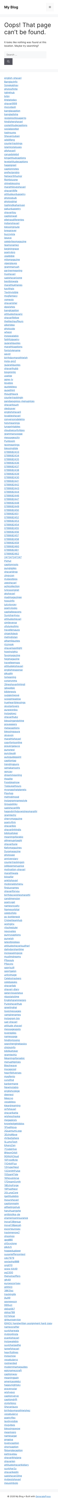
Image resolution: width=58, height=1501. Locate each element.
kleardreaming (12, 1105)
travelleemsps (12, 662)
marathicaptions (13, 346)
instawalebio (11, 1341)
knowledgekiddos (14, 1123)
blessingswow (12, 1428)
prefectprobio (11, 172)
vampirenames (12, 1014)
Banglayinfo (10, 81)
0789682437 (11, 466)
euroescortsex (12, 1283)
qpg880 (8, 1239)
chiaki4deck (11, 633)
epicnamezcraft (13, 1370)
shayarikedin (11, 1472)
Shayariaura (11, 1406)
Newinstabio (11, 1087)
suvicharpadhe (12, 1345)
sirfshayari (10, 1109)
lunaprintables (12, 426)
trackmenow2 (12, 1232)
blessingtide (11, 448)
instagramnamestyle (15, 800)
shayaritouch (11, 404)
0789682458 (11, 539)
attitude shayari (13, 1025)
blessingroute (12, 227)
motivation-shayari (14, 869)
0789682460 (11, 546)
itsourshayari (11, 1199)
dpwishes (9, 306)
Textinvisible (11, 292)
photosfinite (11, 89)
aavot (7, 354)
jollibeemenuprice (14, 865)
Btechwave (10, 1065)
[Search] (8, 61)
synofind (9, 1080)
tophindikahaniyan (14, 205)
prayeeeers (10, 724)
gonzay (8, 771)
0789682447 (11, 499)
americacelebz (12, 1381)
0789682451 (11, 513)
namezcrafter (11, 1326)
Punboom (9, 441)
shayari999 (10, 103)
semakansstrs (12, 767)
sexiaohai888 (11, 1261)
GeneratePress (43, 1496)
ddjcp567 (9, 1308)
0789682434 (11, 455)
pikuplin (8, 673)
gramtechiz (10, 1054)
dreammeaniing (13, 775)
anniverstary (11, 858)
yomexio (9, 299)
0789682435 (11, 459)
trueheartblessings (14, 702)
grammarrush (11, 266)
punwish (9, 938)
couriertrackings (13, 143)
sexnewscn (10, 1301)
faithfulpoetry (11, 339)
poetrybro (9, 252)
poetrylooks (10, 608)
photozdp (9, 328)
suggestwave (11, 695)
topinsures (10, 132)
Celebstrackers (12, 978)
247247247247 (13, 557)
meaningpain (11, 1377)
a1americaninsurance (16, 1218)
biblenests (10, 691)
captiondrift (10, 1399)
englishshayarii (12, 412)
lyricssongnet (11, 590)
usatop (8, 375)
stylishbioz (10, 1403)
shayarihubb (11, 368)
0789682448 (11, 502)
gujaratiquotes (12, 343)
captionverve (11, 1396)
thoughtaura (11, 394)
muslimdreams (12, 956)
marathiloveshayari (15, 187)
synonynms (10, 680)
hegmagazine (11, 658)
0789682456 (11, 531)
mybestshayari (12, 1479)
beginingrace (11, 248)
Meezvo (8, 1098)
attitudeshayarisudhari (17, 945)
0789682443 (11, 488)
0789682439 (11, 473)
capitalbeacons (12, 611)
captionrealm (11, 1203)
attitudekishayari (13, 666)
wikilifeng (9, 139)
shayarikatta (11, 1112)
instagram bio (12, 1018)
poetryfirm (10, 822)
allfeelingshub (12, 1207)
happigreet (10, 165)
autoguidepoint (12, 757)
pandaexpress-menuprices (19, 401)
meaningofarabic (13, 836)
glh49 (7, 1279)
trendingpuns (11, 764)
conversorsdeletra (14, 419)
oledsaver (9, 408)
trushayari (9, 274)
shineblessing (12, 183)
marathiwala (11, 873)
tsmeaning (10, 677)
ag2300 (8, 1272)
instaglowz (10, 713)
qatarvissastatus (13, 992)
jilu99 (7, 1297)
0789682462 (11, 553)
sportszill (9, 967)
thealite (8, 778)
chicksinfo (9, 1047)
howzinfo (9, 600)
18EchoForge (11, 1185)
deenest (9, 1094)
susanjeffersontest (14, 1254)
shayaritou (10, 212)
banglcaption (11, 310)
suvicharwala (11, 1330)
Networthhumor (13, 176)
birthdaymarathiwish (16, 357)
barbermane (11, 1083)
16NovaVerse (11, 1178)
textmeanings (12, 444)
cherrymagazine (13, 818)
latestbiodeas (12, 942)
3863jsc (8, 1290)
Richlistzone (11, 179)
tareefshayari (11, 1348)
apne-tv (8, 379)
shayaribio (10, 825)
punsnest (9, 749)
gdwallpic (9, 688)
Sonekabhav (11, 85)
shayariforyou (12, 891)
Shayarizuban (12, 136)
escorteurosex (12, 1229)
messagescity (12, 437)
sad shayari (10, 1022)
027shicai (9, 1316)
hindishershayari (13, 121)
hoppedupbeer (12, 1250)
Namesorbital (11, 909)
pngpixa (8, 1439)
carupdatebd (11, 154)
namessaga (10, 1036)
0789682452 (11, 517)
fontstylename (12, 350)
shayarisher (10, 303)
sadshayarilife (12, 807)
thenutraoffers (12, 1276)
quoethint (9, 390)
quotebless (10, 386)
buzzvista (9, 234)
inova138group (12, 1221)
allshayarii (9, 150)
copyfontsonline (13, 742)
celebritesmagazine (15, 241)
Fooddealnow (12, 782)
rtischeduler (11, 927)
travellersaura (12, 629)
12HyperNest (11, 1167)
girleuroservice (12, 1319)
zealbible (9, 256)
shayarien (9, 1461)
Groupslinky (10, 804)
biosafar (9, 876)
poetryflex (9, 1417)
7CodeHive (10, 1149)
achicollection (12, 586)
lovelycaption (11, 1443)
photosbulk (10, 197)
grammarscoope (13, 433)
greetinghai (10, 1007)
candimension (12, 898)
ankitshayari (11, 880)
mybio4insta (11, 1334)
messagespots (12, 1029)
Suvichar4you (12, 615)
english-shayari (13, 78)
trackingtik (10, 1294)
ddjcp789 (9, 1312)
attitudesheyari (12, 619)
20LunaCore (11, 1192)
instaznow (10, 1356)
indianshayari (11, 223)
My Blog (11, 7)
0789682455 (11, 528)
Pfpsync (8, 963)
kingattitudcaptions (15, 157)
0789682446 (11, 495)
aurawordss (11, 709)
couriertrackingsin (14, 862)
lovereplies (10, 1032)
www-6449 (10, 1268)
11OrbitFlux (10, 1163)
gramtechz (10, 815)
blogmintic (10, 372)
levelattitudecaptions (16, 161)
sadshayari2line (13, 1475)
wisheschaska (12, 1116)
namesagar (10, 1435)
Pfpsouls (9, 960)
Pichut (7, 561)
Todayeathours (12, 786)
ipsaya (8, 237)
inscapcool (10, 1069)
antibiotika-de (12, 1214)
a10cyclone (10, 1243)
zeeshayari (10, 582)
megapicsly (10, 1120)
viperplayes (10, 263)
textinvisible (11, 1421)
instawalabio (11, 335)
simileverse (10, 622)
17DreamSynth (12, 1181)
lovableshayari (12, 415)
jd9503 (8, 1287)
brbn (7, 96)
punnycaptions (12, 934)
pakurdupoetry (12, 208)
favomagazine (12, 655)
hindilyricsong (12, 1040)
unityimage (10, 974)
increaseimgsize (13, 953)
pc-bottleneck (12, 916)
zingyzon (9, 575)
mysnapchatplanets (15, 789)
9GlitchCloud (11, 1156)
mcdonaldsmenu (13, 884)
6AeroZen (9, 1145)
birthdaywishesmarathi (17, 895)
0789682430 (11, 477)
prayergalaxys (12, 746)
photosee (9, 855)
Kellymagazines (13, 847)
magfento (9, 1076)
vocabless (10, 1101)
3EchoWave (10, 1134)
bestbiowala (11, 281)
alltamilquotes (12, 640)
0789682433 (11, 452)
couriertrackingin (13, 397)
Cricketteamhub (13, 920)
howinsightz (11, 651)
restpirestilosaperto (15, 118)
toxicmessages (12, 1011)
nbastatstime (11, 996)
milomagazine (12, 259)
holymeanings (12, 423)
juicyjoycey (10, 604)
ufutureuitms (11, 626)
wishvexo (9, 1392)
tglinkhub (9, 92)
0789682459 (11, 542)
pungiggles (10, 568)
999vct (8, 1305)
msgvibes (9, 1425)
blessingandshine (14, 720)
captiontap (10, 760)
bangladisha (11, 114)
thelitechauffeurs (13, 321)
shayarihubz (11, 717)
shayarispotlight (13, 648)
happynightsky (12, 1385)
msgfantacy (10, 295)
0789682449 (11, 506)
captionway (10, 1374)
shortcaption (11, 1446)
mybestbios (10, 579)
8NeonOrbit (10, 1152)
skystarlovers (11, 706)
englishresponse (13, 669)
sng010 (8, 1265)
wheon (8, 332)
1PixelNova (10, 1127)
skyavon (9, 735)
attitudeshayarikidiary (16, 1464)
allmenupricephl (13, 840)
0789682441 (11, 481)
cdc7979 (9, 1258)
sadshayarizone (13, 277)
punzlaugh (10, 753)
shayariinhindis (12, 829)
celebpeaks (10, 982)
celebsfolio (10, 913)
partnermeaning (13, 270)
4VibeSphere (11, 1138)
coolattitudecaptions (15, 125)
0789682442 (11, 484)
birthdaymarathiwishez (17, 1410)
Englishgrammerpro (15, 1000)
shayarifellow (11, 317)
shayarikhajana (12, 1457)
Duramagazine (12, 851)
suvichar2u (10, 1468)
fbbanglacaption (13, 1450)
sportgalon (10, 971)
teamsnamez (11, 245)
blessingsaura (12, 731)
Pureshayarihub (13, 1003)
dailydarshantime (14, 949)
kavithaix (9, 288)
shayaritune (10, 844)
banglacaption (12, 110)
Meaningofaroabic (14, 1058)
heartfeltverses (12, 1072)
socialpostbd (11, 128)
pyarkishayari (11, 1337)
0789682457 (11, 535)
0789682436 (11, 462)
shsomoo (9, 1236)
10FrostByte (11, 1159)
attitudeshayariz (13, 314)
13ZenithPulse (12, 1170)
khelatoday (10, 99)
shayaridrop (11, 571)
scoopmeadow (12, 698)
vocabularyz (11, 1359)
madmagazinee (13, 597)
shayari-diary (11, 989)
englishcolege (12, 1091)
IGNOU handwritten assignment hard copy (28, 1323)
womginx (9, 924)
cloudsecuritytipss (14, 430)
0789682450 (11, 510)
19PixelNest (11, 1189)
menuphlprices (12, 1062)
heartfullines (11, 1352)
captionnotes (11, 168)
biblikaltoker (11, 1051)
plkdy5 (8, 1247)
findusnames (11, 887)
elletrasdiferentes (14, 219)
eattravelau (10, 1454)
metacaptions (12, 728)
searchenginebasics (15, 1043)
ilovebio (8, 383)
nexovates (10, 931)
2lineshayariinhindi (14, 684)
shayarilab (10, 985)
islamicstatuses (13, 147)
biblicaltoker (11, 833)
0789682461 (11, 550)
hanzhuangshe (12, 1210)
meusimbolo (11, 1483)
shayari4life (10, 190)
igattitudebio (11, 1196)
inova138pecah (12, 1225)
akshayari (9, 593)
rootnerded (10, 1363)
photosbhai (10, 201)
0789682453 (11, 521)
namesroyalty (11, 905)
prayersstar (10, 1388)
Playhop (8, 793)
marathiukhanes (13, 285)
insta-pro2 (10, 361)
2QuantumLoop (13, 1130)
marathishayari (12, 738)
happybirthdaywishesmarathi (20, 811)
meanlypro (10, 1432)
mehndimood (11, 796)
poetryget (9, 902)
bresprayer (10, 230)
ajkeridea (9, 324)
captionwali (10, 216)
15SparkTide (11, 1174)
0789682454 (11, 524)
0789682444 (11, 491)
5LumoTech (10, 1141)
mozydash (10, 107)
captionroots (11, 564)
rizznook (9, 644)
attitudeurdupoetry (14, 194)
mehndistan (11, 637)
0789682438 (11, 470)
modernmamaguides (16, 1366)
